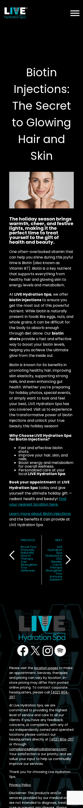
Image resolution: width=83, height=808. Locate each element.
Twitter (35, 650)
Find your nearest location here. (37, 501)
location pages (46, 668)
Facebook (23, 650)
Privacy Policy (20, 784)
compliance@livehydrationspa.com (38, 749)
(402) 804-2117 (61, 739)
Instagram (47, 650)
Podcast (60, 650)
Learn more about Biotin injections (40, 513)
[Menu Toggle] (75, 13)
